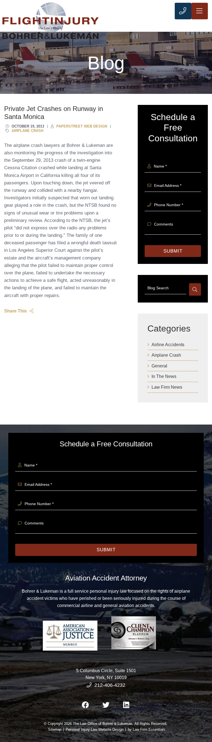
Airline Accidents (168, 344)
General (159, 366)
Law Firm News (167, 387)
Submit (172, 251)
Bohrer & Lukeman (40, 591)
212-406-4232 (109, 685)
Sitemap (54, 729)
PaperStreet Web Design (81, 126)
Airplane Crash (166, 355)
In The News (164, 376)
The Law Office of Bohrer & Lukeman (102, 724)
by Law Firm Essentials (146, 729)
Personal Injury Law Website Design (94, 729)
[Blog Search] (195, 289)
